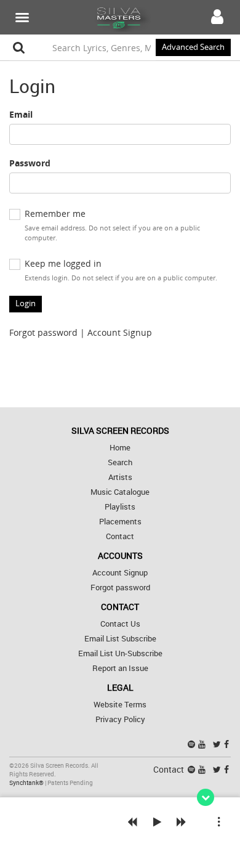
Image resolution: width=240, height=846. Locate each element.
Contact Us (120, 624)
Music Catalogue (120, 492)
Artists (120, 477)
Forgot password (43, 332)
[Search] (19, 47)
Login (25, 303)
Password (29, 163)
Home (120, 447)
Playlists (120, 507)
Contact (120, 536)
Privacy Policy (120, 719)
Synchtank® (27, 783)
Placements (120, 521)
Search (120, 462)
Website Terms (120, 704)
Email (21, 114)
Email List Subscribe (120, 638)
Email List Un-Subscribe (120, 653)
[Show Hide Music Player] (205, 797)
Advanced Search (193, 47)
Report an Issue (120, 668)
